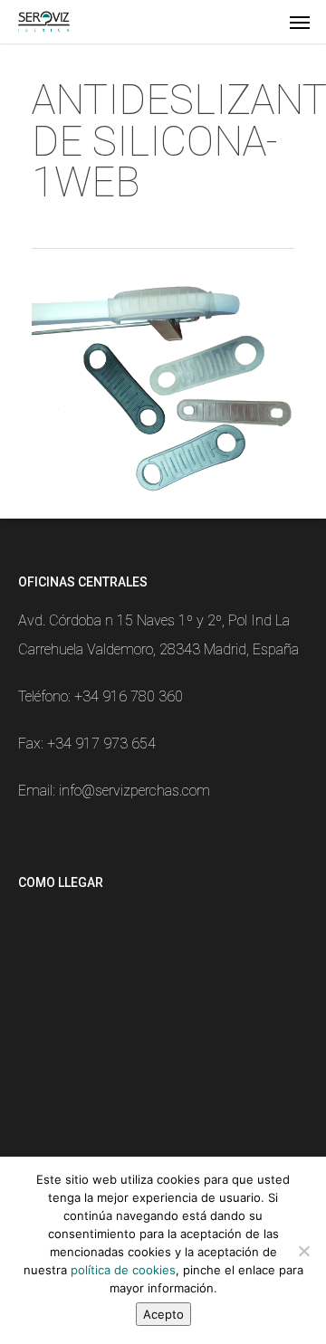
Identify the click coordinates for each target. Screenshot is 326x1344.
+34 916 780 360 (128, 696)
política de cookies (123, 1270)
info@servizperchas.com (134, 790)
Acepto (163, 1314)
